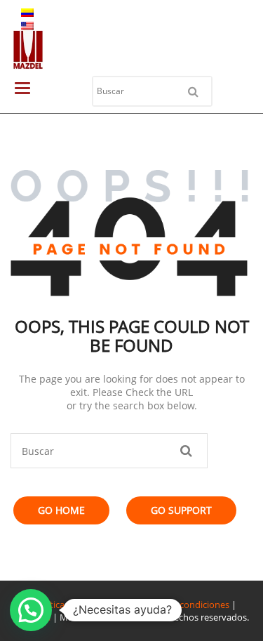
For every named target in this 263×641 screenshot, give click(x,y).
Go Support (181, 510)
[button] (31, 610)
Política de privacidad (78, 604)
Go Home (61, 510)
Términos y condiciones (180, 604)
